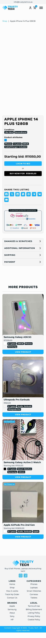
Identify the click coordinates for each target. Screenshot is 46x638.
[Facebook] (6, 194)
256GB (20, 344)
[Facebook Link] (25, 575)
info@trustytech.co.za (23, 2)
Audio (20, 406)
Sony (12, 616)
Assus (12, 613)
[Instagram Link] (20, 575)
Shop (4, 21)
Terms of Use (34, 606)
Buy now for (23, 173)
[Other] (5, 406)
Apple (36, 531)
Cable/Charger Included (16, 147)
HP (12, 619)
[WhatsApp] (23, 194)
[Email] (6, 200)
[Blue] (5, 140)
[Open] (41, 8)
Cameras (34, 594)
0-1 (9, 344)
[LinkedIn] (17, 194)
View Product (23, 352)
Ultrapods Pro (14, 409)
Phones (8, 144)
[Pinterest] (28, 194)
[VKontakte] (39, 194)
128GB (25, 144)
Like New (9, 132)
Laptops (34, 587)
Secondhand (20, 132)
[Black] (5, 469)
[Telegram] (34, 194)
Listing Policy (34, 613)
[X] (12, 194)
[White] (5, 343)
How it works (12, 591)
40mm (21, 472)
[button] (23, 241)
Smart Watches (24, 469)
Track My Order (12, 594)
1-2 (14, 144)
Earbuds (27, 406)
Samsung (12, 347)
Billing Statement (34, 609)
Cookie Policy (34, 619)
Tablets (34, 598)
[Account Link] (30, 7)
